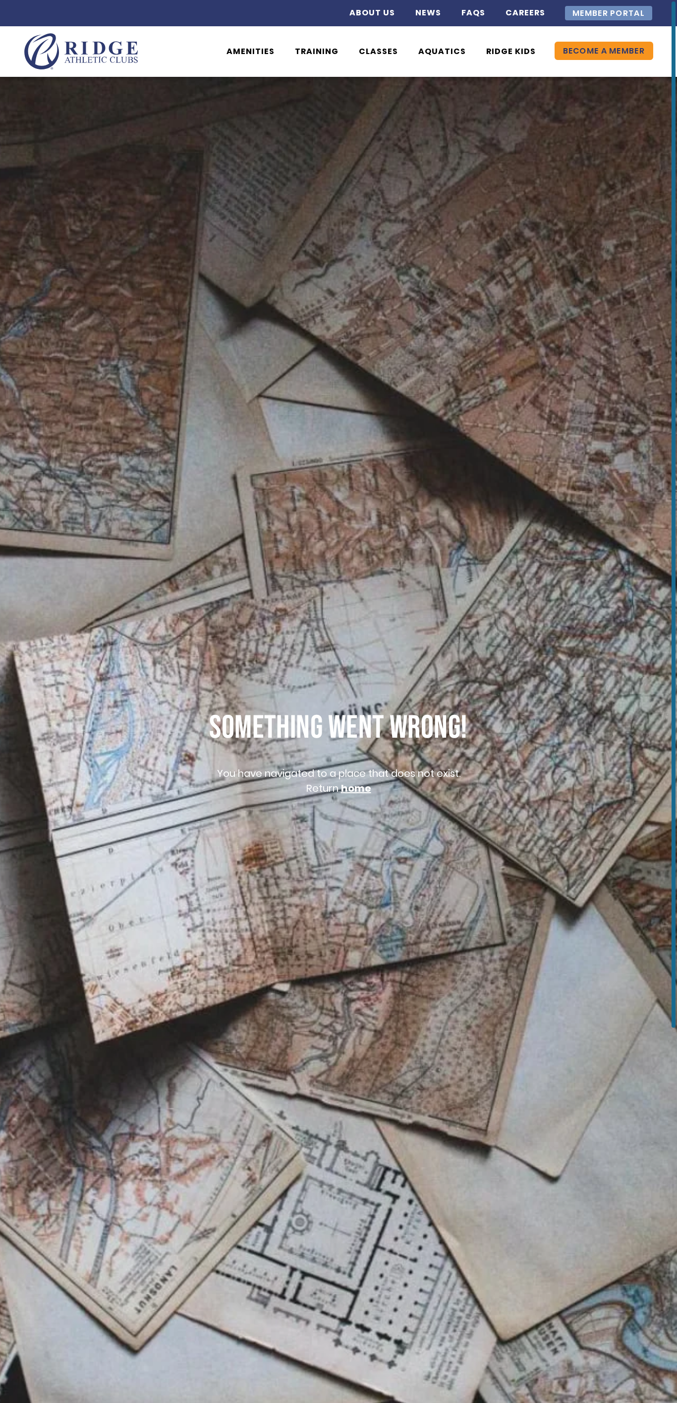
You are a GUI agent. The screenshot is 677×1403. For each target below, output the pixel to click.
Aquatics (442, 51)
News (428, 12)
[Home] (81, 51)
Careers (525, 12)
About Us (372, 12)
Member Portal (608, 13)
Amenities (250, 51)
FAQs (473, 12)
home (356, 788)
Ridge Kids (511, 51)
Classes (378, 51)
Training (316, 51)
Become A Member (604, 51)
